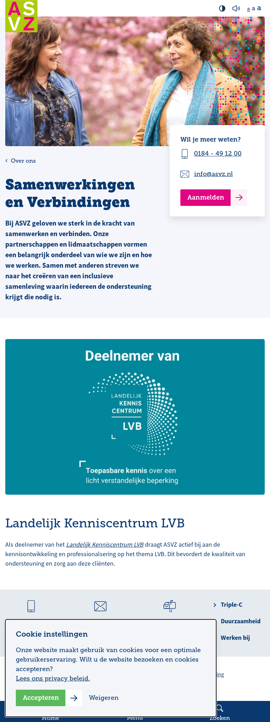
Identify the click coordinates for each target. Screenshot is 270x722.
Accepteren (41, 697)
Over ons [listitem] (22, 161)
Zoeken (220, 718)
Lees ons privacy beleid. (53, 678)
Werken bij (235, 637)
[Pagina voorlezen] (236, 8)
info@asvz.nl (213, 173)
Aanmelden (205, 197)
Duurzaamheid (241, 621)
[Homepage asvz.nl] (21, 16)
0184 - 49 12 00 (218, 153)
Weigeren (103, 697)
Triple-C (231, 604)
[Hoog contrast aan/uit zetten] (222, 8)
